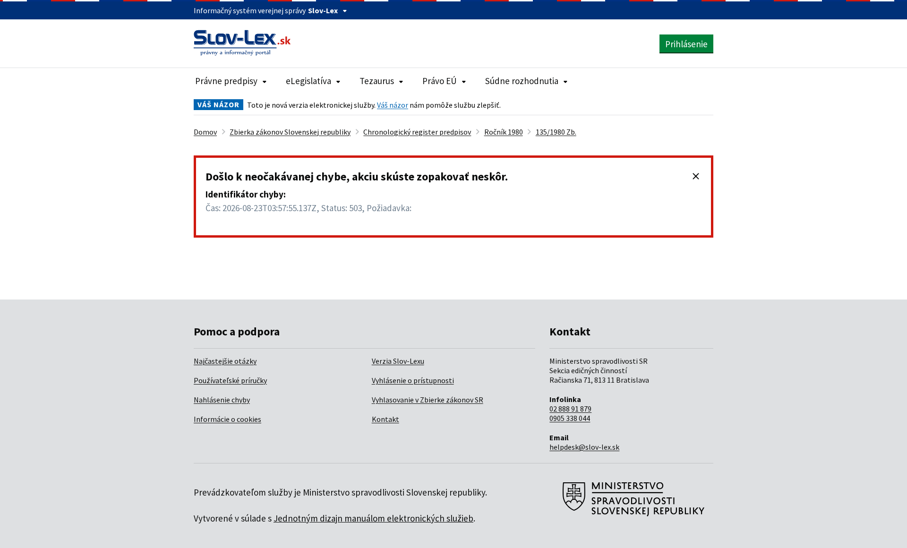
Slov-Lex (323, 10)
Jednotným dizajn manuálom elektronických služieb (373, 518)
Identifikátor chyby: (245, 194)
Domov (205, 132)
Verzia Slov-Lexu (398, 361)
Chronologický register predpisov (417, 132)
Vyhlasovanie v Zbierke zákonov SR (427, 399)
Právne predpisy (226, 80)
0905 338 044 (569, 418)
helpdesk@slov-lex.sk (584, 447)
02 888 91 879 (570, 408)
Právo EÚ (439, 80)
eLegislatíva (308, 80)
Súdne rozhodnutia (521, 80)
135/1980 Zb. (556, 132)
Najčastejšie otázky (225, 361)
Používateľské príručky (230, 380)
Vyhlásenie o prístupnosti (413, 380)
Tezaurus (376, 80)
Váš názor (392, 105)
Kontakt (385, 419)
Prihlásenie (686, 44)
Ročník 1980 (503, 132)
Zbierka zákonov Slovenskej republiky (290, 132)
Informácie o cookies (227, 419)
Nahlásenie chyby (222, 399)
